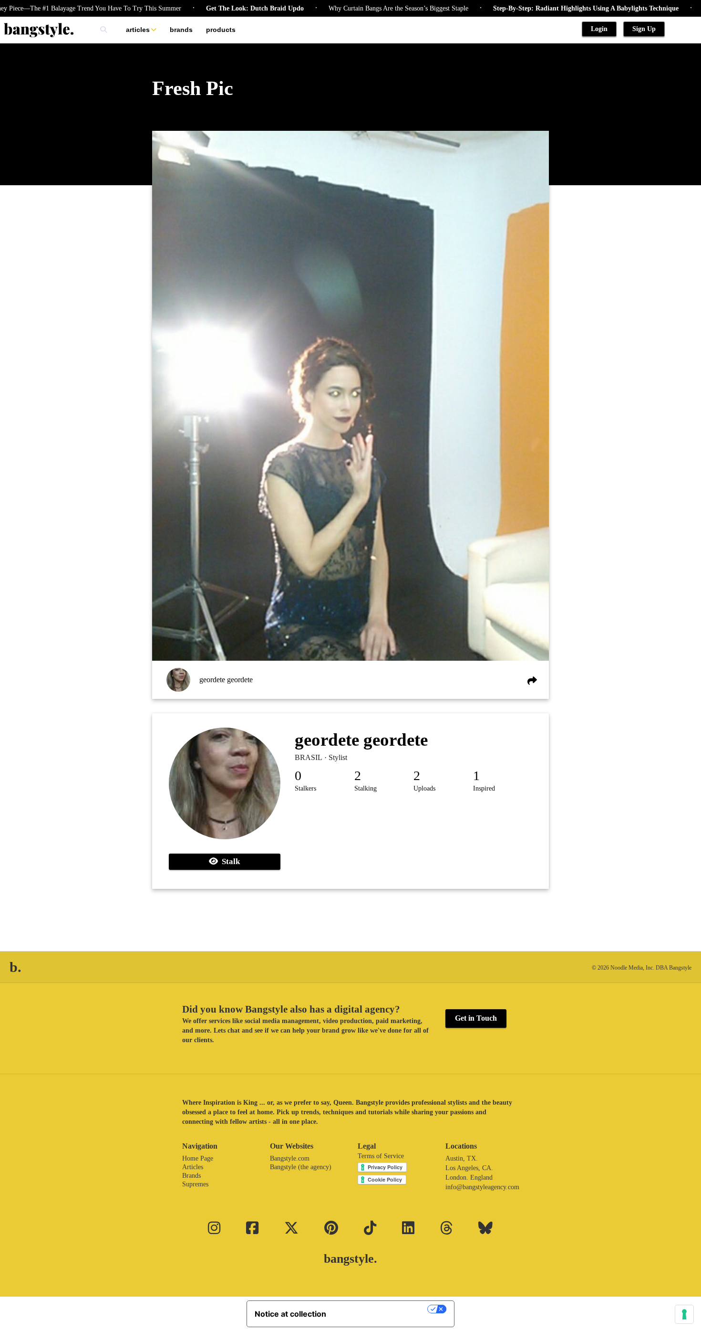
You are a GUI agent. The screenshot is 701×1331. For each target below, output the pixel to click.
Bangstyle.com (289, 1158)
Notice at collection (290, 1314)
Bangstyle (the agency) (300, 1167)
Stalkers (305, 788)
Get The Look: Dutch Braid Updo (217, 8)
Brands (181, 29)
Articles (138, 29)
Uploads (424, 788)
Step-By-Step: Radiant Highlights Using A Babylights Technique (547, 8)
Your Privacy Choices (381, 1309)
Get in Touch (476, 1018)
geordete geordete (226, 680)
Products (221, 29)
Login (599, 28)
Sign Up (644, 28)
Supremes (195, 1184)
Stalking (365, 788)
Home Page (197, 1158)
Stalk (229, 861)
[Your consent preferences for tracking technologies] (684, 1314)
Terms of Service (381, 1156)
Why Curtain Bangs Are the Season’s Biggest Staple (360, 8)
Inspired (484, 788)
